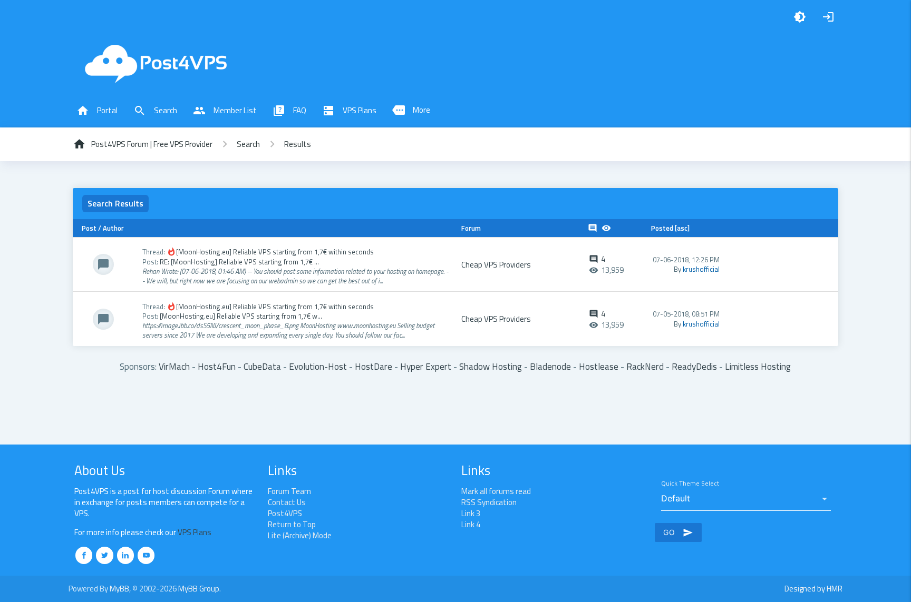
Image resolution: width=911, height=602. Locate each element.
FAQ (289, 110)
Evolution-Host (318, 366)
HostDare (373, 366)
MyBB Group (198, 589)
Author (113, 228)
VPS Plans (349, 110)
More (411, 110)
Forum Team (289, 491)
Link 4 (470, 524)
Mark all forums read (496, 491)
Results (297, 144)
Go (678, 532)
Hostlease (598, 366)
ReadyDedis (694, 366)
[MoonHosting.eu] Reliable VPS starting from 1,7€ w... (241, 316)
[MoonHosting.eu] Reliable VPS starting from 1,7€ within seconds (275, 251)
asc (682, 228)
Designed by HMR (813, 588)
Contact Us (287, 502)
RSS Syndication (489, 502)
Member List (225, 110)
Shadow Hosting (490, 366)
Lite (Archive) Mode (300, 535)
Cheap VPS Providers (496, 265)
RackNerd (645, 366)
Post (89, 228)
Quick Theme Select (690, 483)
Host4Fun (217, 366)
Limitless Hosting (758, 366)
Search (155, 110)
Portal (97, 110)
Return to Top (292, 524)
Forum (471, 228)
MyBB (119, 589)
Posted (662, 228)
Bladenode (550, 366)
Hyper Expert (425, 366)
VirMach (174, 366)
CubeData (262, 366)
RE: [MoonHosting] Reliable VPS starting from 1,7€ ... (239, 261)
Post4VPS (285, 513)
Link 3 (470, 513)
